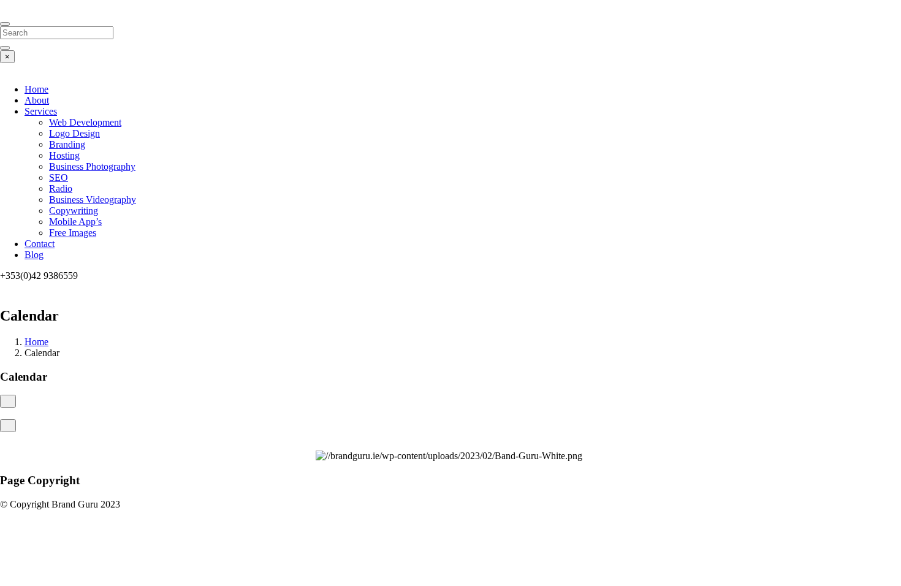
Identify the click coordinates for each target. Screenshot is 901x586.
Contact (40, 243)
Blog (34, 254)
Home (36, 89)
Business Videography (92, 199)
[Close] (5, 24)
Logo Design (74, 133)
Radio (60, 188)
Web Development (85, 122)
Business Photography (92, 166)
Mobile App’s (75, 221)
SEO (58, 177)
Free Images (72, 232)
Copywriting (73, 210)
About (37, 100)
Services (41, 111)
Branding (67, 144)
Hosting (64, 155)
